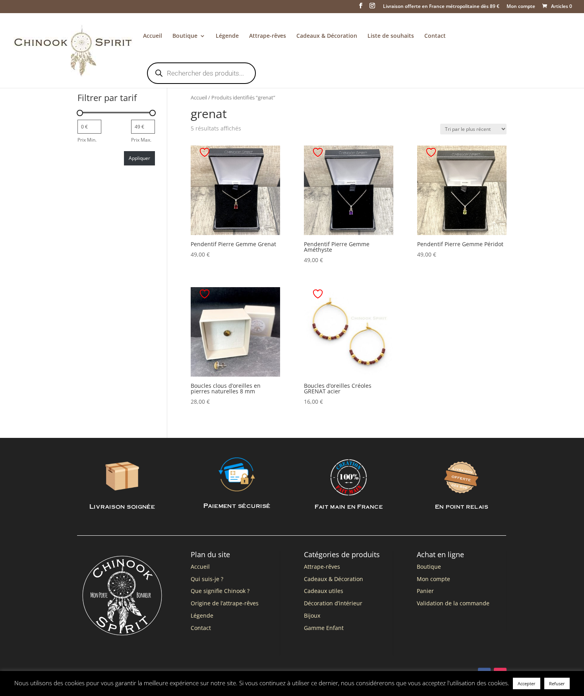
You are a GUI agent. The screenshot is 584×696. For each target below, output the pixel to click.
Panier (425, 591)
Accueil (152, 36)
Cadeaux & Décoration (326, 36)
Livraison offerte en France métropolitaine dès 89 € (441, 7)
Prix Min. (87, 139)
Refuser (557, 683)
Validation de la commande (453, 603)
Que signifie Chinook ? (220, 591)
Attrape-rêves (267, 36)
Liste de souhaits (390, 36)
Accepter (527, 683)
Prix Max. (141, 139)
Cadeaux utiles (323, 591)
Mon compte (521, 7)
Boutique (184, 36)
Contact (435, 36)
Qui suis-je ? (207, 579)
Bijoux (312, 615)
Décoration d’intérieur (333, 603)
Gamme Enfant (324, 628)
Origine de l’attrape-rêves (225, 603)
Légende (227, 36)
